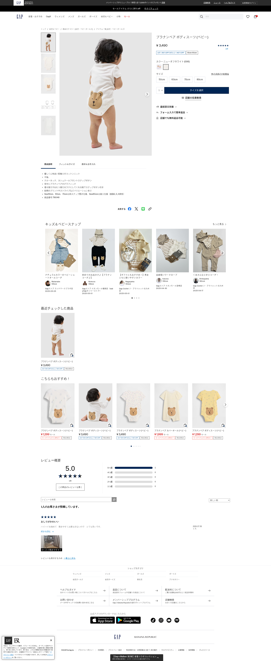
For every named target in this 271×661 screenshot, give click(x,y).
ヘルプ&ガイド (229, 3)
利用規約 (101, 650)
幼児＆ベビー (54, 29)
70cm (187, 79)
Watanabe (56, 282)
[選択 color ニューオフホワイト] (166, 67)
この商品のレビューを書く (70, 487)
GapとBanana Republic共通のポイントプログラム (131, 603)
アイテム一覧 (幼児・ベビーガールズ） (111, 29)
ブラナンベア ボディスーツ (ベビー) (57, 361)
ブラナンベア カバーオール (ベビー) (170, 430)
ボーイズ (172, 574)
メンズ (107, 574)
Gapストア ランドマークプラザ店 (59, 289)
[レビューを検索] (114, 499)
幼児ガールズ (78, 580)
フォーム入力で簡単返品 (172, 112)
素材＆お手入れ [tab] (88, 164)
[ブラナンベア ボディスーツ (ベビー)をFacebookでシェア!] (129, 208)
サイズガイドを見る (220, 74)
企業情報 (181, 650)
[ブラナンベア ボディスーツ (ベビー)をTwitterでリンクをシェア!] (136, 208)
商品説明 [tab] (48, 164)
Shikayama (204, 279)
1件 (226, 49)
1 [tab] (131, 446)
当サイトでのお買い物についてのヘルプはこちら (78, 593)
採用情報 (191, 650)
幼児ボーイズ (110, 580)
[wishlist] (248, 16)
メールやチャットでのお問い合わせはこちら (77, 603)
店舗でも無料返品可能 (171, 118)
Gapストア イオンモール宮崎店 (169, 286)
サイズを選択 (196, 90)
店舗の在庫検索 (193, 97)
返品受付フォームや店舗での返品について (129, 593)
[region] (28, 648)
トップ (43, 29)
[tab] (192, 107)
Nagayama (129, 282)
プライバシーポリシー (86, 650)
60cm (174, 79)
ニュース (217, 3)
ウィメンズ (77, 574)
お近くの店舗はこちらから (175, 603)
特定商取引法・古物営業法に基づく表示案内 (141, 650)
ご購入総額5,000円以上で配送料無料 (179, 593)
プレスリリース (204, 650)
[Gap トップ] (18, 17)
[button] (249, 3)
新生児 (139, 580)
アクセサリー (174, 580)
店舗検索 (207, 3)
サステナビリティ (167, 650)
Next (147, 94)
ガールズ (140, 574)
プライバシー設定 (115, 650)
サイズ (159, 74)
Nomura (91, 282)
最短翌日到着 (167, 106)
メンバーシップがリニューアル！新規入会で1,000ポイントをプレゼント (135, 3)
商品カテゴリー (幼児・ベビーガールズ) (78, 29)
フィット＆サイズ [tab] (67, 164)
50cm (162, 79)
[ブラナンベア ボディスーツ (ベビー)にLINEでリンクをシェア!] (143, 208)
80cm (200, 79)
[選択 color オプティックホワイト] (159, 67)
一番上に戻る (70, 558)
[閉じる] (51, 640)
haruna (165, 279)
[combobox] (221, 16)
